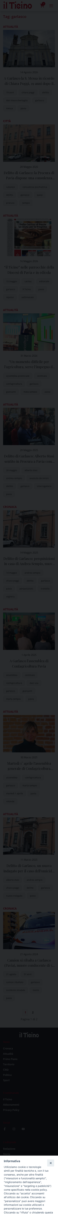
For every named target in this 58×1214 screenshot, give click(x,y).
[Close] (50, 1162)
